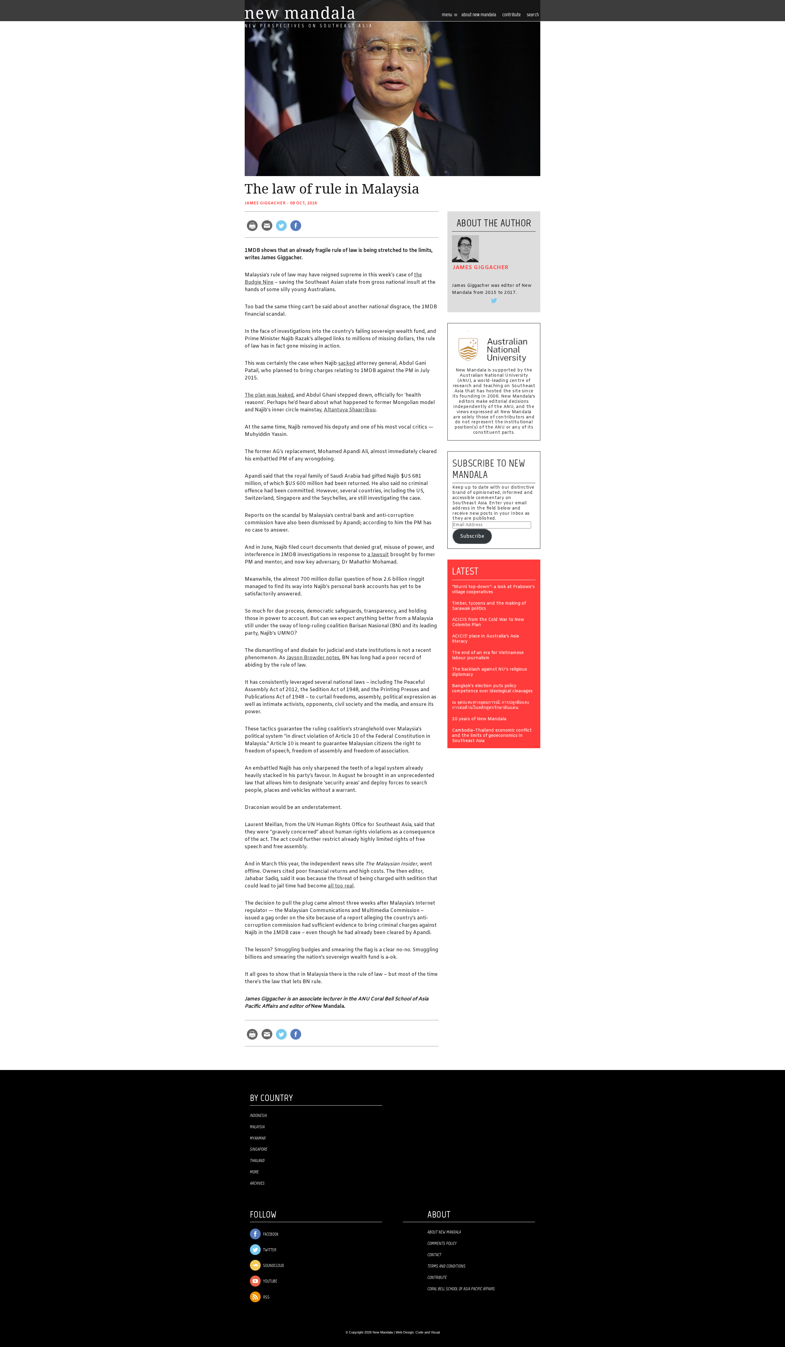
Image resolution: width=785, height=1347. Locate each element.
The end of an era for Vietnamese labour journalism (488, 656)
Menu (447, 15)
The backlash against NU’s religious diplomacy (489, 672)
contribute (511, 15)
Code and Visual (427, 1332)
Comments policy (442, 1243)
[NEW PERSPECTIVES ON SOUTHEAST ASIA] (300, 12)
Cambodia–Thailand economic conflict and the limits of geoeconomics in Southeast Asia (492, 736)
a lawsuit (378, 555)
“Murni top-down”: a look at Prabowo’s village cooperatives (493, 590)
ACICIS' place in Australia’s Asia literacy (485, 639)
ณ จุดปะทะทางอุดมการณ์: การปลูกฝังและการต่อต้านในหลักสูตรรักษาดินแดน (491, 705)
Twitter (269, 1250)
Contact (434, 1255)
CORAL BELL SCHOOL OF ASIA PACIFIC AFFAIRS (461, 1289)
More (254, 1172)
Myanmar (258, 1138)
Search (533, 15)
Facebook (270, 1234)
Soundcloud (273, 1266)
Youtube (269, 1282)
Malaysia (257, 1127)
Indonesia (258, 1115)
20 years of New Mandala (479, 719)
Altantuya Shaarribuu (350, 410)
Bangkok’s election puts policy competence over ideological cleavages (492, 689)
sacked (346, 363)
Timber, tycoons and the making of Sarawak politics (489, 606)
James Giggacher (265, 203)
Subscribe (472, 536)
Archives (257, 1183)
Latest (465, 571)
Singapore (258, 1149)
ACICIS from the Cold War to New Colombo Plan (488, 623)
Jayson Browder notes (312, 658)
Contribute (437, 1277)
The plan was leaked (269, 395)
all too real (341, 886)
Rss (266, 1297)
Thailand (257, 1160)
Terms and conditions (446, 1266)
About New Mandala (478, 15)
